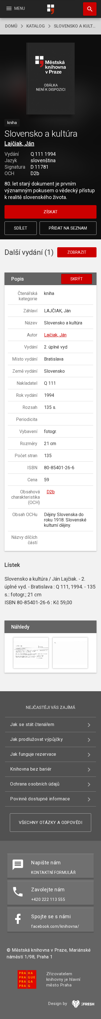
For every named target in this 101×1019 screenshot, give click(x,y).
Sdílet (20, 228)
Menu (15, 8)
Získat (50, 211)
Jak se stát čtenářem (32, 724)
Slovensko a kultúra (75, 26)
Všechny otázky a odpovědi (50, 822)
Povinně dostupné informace (40, 799)
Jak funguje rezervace (33, 754)
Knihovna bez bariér (31, 769)
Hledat (87, 9)
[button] (50, 79)
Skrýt (76, 279)
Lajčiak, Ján (19, 143)
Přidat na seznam (68, 228)
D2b (51, 491)
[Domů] (50, 9)
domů (11, 26)
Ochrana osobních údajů (34, 784)
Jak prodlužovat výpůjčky (36, 739)
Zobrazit (76, 252)
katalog (35, 26)
